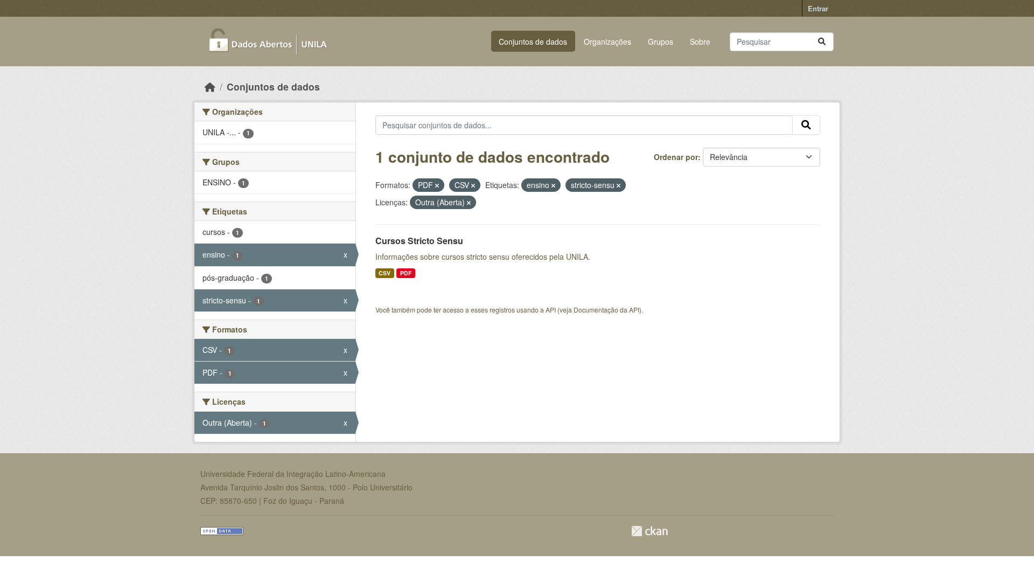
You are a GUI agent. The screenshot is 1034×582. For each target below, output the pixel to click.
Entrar (818, 8)
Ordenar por (676, 156)
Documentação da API (606, 309)
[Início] (210, 86)
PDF (405, 273)
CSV (384, 273)
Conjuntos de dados (533, 41)
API (551, 309)
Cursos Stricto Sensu (419, 240)
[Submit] (822, 41)
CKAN (649, 531)
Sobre (700, 41)
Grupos (660, 41)
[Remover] (437, 185)
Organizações (607, 41)
